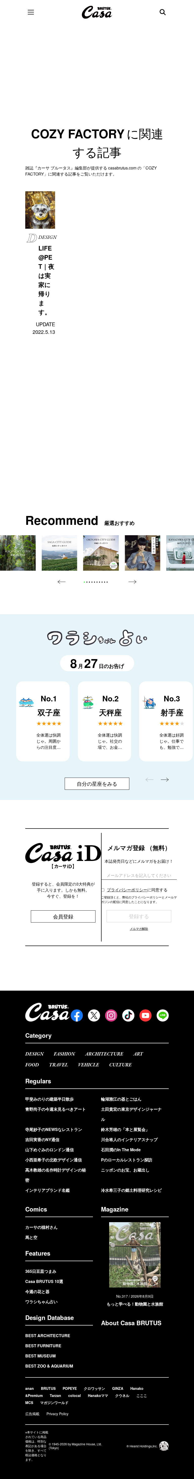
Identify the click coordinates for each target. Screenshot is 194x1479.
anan (29, 1388)
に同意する (137, 890)
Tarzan (55, 1395)
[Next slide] (132, 582)
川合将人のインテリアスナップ (129, 1139)
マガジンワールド (54, 1402)
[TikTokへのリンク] (128, 1015)
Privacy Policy (57, 1413)
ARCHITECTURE (104, 1054)
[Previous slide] (62, 582)
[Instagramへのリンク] (111, 1015)
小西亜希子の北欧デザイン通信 (53, 1160)
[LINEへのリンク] (163, 1015)
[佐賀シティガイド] (59, 553)
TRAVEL (58, 1065)
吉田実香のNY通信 (42, 1139)
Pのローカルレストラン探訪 (126, 1160)
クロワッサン (94, 1388)
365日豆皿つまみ (40, 1271)
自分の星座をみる (97, 783)
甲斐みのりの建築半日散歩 (49, 1099)
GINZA (117, 1388)
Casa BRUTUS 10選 (44, 1281)
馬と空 (31, 1237)
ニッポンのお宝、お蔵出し (125, 1170)
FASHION (64, 1054)
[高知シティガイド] (18, 553)
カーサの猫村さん (41, 1227)
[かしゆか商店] (142, 553)
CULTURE (120, 1065)
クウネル (122, 1395)
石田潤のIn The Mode (121, 1150)
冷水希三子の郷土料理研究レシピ (131, 1190)
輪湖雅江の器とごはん (121, 1099)
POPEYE (70, 1388)
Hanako (136, 1388)
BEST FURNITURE (43, 1346)
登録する (139, 916)
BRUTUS (48, 1388)
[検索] (163, 12)
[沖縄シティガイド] (101, 553)
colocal (74, 1395)
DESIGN (34, 1054)
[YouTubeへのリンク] (145, 1015)
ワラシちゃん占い (41, 1301)
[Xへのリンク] (94, 1015)
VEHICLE (88, 1065)
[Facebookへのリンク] (77, 1015)
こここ (141, 1395)
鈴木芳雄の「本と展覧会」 (125, 1129)
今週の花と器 (37, 1291)
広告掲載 (32, 1413)
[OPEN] (30, 12)
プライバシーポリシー (127, 890)
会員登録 (63, 916)
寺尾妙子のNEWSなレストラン (53, 1129)
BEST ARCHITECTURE (47, 1335)
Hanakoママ (98, 1395)
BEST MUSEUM (40, 1356)
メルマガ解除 (139, 928)
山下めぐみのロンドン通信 (49, 1150)
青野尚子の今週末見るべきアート (55, 1109)
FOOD (32, 1065)
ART (138, 1054)
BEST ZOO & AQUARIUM (49, 1366)
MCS (29, 1402)
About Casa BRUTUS (131, 1322)
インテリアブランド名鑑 (47, 1190)
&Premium (34, 1395)
